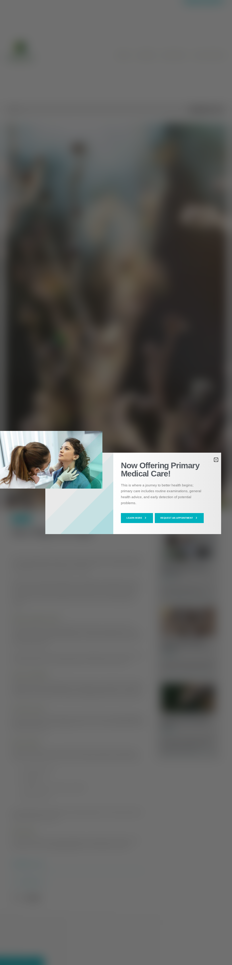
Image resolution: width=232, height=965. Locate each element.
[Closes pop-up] (216, 460)
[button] (137, 518)
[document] (116, 482)
